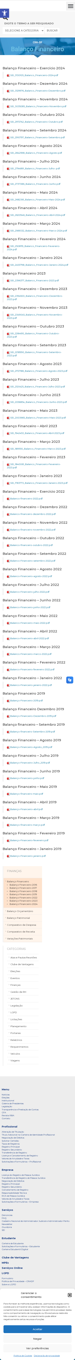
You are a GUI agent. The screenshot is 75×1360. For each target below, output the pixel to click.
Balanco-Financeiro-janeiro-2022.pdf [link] (31, 685)
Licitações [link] (16, 1019)
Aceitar (37, 1329)
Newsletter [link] (7, 1224)
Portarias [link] (15, 1033)
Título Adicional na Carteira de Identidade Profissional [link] (28, 1134)
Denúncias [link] (7, 1215)
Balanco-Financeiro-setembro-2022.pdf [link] (32, 560)
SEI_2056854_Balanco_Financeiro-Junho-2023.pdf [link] (38, 402)
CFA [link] (4, 1112)
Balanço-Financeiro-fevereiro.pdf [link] (29, 840)
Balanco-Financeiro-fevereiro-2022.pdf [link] (32, 669)
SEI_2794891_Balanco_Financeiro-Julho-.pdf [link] (35, 168)
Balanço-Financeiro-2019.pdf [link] (26, 700)
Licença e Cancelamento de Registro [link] (20, 1155)
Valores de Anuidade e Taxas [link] (15, 1158)
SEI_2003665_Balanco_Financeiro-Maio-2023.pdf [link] (38, 417)
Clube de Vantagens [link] (21, 964)
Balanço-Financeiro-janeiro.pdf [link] (28, 856)
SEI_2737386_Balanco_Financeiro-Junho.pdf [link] (35, 184)
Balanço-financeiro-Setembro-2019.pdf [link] (32, 731)
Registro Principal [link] (11, 1146)
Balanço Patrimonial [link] (18, 918)
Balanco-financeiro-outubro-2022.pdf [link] (31, 545)
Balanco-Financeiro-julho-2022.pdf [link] (29, 591)
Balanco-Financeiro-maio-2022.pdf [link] (30, 622)
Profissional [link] (9, 1126)
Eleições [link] (15, 971)
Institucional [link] (8, 1100)
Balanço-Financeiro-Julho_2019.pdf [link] (30, 762)
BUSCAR (52, 30)
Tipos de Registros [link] (11, 1143)
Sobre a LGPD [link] (9, 1284)
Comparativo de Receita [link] (21, 931)
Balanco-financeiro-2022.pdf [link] (26, 498)
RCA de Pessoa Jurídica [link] (13, 1196)
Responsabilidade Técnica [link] (14, 1193)
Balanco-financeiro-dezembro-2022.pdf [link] (33, 514)
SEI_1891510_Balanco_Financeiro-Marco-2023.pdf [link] (38, 448)
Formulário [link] (7, 1278)
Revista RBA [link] (8, 1115)
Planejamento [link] (18, 1026)
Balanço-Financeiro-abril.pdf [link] (26, 809)
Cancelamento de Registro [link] (15, 1189)
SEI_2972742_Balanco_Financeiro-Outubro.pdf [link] (36, 121)
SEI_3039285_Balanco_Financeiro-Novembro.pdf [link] (38, 106)
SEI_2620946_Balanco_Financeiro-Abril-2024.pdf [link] (37, 215)
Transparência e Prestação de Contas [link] (20, 1109)
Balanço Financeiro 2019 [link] (23, 894)
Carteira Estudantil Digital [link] (15, 1249)
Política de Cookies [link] (23, 1355)
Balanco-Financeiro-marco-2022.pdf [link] (30, 654)
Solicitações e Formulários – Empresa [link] (20, 1201)
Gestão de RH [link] (18, 991)
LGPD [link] (13, 1012)
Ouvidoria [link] (7, 1227)
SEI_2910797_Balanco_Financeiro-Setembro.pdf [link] (37, 137)
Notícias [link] (6, 1094)
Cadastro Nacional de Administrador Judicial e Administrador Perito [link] (35, 1221)
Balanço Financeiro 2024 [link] (24, 904)
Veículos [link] (15, 1053)
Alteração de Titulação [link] (13, 1131)
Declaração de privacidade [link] (47, 1355)
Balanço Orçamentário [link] (20, 911)
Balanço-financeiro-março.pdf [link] (27, 824)
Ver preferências (37, 1348)
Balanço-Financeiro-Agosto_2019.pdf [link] (31, 747)
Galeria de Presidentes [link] (13, 1103)
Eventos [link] (15, 978)
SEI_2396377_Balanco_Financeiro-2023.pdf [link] (34, 280)
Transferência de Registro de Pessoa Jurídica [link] (23, 1178)
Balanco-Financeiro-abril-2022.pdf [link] (29, 638)
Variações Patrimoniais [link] (20, 938)
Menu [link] (5, 1089)
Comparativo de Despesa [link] (21, 924)
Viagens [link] (15, 1060)
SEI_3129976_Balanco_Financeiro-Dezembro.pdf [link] (37, 90)
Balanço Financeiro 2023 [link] (24, 900)
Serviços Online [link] (12, 1268)
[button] (70, 1295)
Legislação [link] (16, 1005)
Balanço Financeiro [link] (18, 881)
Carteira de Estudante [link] (13, 1243)
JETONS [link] (15, 998)
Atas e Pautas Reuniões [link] (23, 957)
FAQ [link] (4, 1218)
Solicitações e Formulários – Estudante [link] (21, 1246)
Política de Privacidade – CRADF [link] (18, 1281)
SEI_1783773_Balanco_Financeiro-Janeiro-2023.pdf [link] (39, 483)
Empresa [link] (7, 1169)
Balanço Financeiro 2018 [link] (23, 891)
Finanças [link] (15, 985)
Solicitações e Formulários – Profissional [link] (21, 1161)
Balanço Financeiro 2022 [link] (23, 897)
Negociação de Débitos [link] (13, 1137)
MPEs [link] (5, 1262)
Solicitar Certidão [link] (10, 1140)
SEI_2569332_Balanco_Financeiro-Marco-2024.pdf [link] (38, 230)
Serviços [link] (7, 1210)
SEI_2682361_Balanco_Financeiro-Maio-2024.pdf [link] (37, 199)
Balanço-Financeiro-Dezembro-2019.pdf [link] (33, 716)
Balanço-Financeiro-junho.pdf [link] (27, 778)
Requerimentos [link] (19, 1046)
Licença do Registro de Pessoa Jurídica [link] (21, 1175)
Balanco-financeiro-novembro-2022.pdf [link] (32, 529)
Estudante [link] (9, 1238)
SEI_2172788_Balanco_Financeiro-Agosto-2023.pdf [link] (38, 371)
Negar (37, 1338)
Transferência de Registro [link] (14, 1152)
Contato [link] (6, 1118)
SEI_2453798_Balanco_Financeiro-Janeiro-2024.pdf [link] (39, 264)
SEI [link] (3, 1230)
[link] (4, 13)
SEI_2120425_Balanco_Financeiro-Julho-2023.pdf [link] (37, 386)
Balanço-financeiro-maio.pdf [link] (26, 793)
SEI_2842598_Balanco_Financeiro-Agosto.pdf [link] (36, 152)
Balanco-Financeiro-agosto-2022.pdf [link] (31, 576)
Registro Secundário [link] (12, 1149)
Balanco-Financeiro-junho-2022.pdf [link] (30, 607)
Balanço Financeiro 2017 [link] (23, 887)
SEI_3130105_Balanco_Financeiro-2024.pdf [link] (34, 75)
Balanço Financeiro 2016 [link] (23, 884)
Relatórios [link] (16, 1040)
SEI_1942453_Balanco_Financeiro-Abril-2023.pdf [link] (37, 433)
